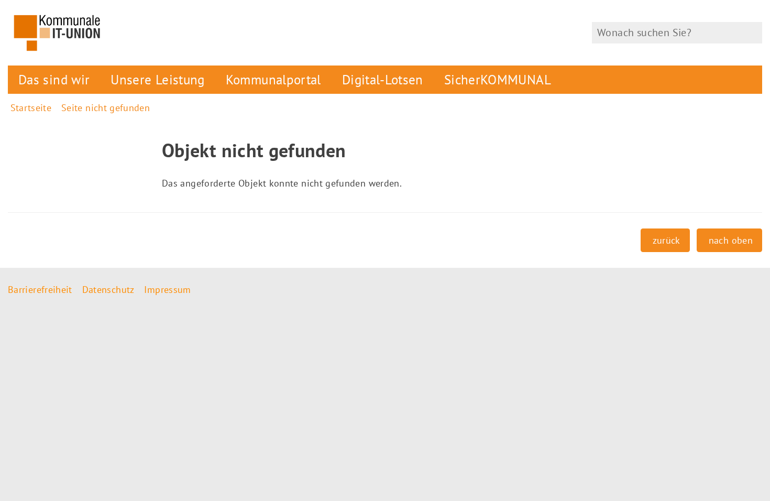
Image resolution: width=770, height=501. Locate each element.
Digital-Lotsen (382, 79)
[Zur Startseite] (192, 32)
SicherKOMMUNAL (497, 79)
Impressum (167, 290)
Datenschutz (108, 290)
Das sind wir (54, 79)
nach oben (731, 240)
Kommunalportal (273, 79)
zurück (666, 240)
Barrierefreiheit (40, 290)
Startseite (30, 108)
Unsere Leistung (157, 79)
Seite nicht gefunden (105, 108)
